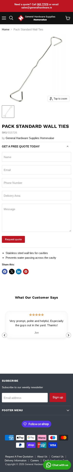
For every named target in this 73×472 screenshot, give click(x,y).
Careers (35, 460)
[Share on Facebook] (4, 271)
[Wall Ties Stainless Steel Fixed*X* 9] (8, 112)
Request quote (13, 239)
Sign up (58, 397)
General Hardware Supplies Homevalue (30, 138)
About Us (42, 456)
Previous (4, 335)
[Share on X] (12, 271)
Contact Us (57, 456)
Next (68, 335)
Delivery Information (15, 460)
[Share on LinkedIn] (19, 271)
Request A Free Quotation (19, 456)
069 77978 (42, 4)
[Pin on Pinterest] (26, 271)
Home (5, 29)
